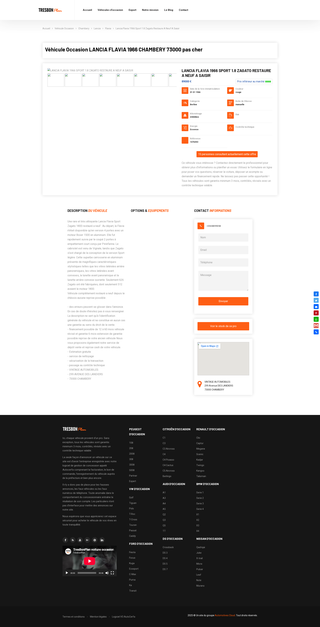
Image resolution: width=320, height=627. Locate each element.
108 (131, 442)
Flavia (108, 28)
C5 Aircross (169, 470)
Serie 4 (200, 509)
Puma (132, 579)
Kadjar (199, 459)
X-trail (199, 558)
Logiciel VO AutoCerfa (123, 616)
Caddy (132, 536)
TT (164, 531)
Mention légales (98, 616)
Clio (198, 437)
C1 (164, 437)
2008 (131, 453)
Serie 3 (200, 503)
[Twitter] (316, 300)
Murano (200, 585)
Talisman (201, 476)
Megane (200, 448)
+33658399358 (214, 226)
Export (132, 9)
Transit (132, 590)
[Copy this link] (316, 331)
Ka (130, 585)
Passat (132, 530)
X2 (197, 520)
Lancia (97, 28)
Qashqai (200, 547)
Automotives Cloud (225, 615)
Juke (199, 552)
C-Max (132, 574)
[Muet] (107, 573)
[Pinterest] (316, 312)
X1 (197, 514)
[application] (89, 561)
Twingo (200, 465)
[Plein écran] (112, 573)
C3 (164, 443)
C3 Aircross (169, 448)
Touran (133, 525)
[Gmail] (316, 325)
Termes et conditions (73, 616)
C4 (164, 454)
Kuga (131, 563)
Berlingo (167, 476)
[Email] (316, 306)
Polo (131, 508)
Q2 (164, 514)
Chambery (83, 28)
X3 (197, 525)
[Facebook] (316, 293)
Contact (183, 9)
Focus (132, 557)
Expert (132, 481)
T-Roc (132, 514)
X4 (197, 531)
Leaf (198, 574)
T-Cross (133, 519)
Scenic (199, 454)
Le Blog (168, 9)
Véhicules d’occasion (110, 9)
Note (198, 580)
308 (131, 459)
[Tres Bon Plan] (50, 10)
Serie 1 (200, 492)
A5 (164, 509)
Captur (200, 443)
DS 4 (165, 558)
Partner (133, 475)
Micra (199, 563)
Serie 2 (200, 498)
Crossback (168, 547)
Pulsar (199, 569)
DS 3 (165, 552)
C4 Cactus (168, 465)
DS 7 (165, 569)
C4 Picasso (168, 459)
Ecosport (133, 568)
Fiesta (132, 552)
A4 (164, 503)
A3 (164, 498)
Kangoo (200, 470)
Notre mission (150, 9)
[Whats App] (316, 319)
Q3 (164, 520)
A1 (164, 492)
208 (131, 448)
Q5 (164, 525)
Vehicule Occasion (64, 28)
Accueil (87, 9)
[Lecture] (66, 573)
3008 (131, 464)
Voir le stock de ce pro (223, 326)
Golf (131, 497)
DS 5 (165, 563)
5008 (131, 470)
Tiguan (132, 503)
